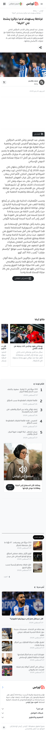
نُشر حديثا (40, 587)
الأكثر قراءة (40, 384)
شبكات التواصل (37, 713)
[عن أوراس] (23, 687)
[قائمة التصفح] (4, 4)
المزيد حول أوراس (32, 702)
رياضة (35, 11)
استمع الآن (10, 487)
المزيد (6, 577)
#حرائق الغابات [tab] (38, 537)
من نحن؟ (39, 709)
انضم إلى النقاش (21, 278)
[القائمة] (42, 4)
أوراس (41, 11)
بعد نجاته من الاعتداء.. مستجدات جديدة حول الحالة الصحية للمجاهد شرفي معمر (29, 632)
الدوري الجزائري (14, 4)
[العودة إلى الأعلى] (3, 728)
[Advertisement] (23, 113)
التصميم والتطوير (36, 717)
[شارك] (40, 47)
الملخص (37, 134)
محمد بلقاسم (33, 81)
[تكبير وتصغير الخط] (4, 82)
